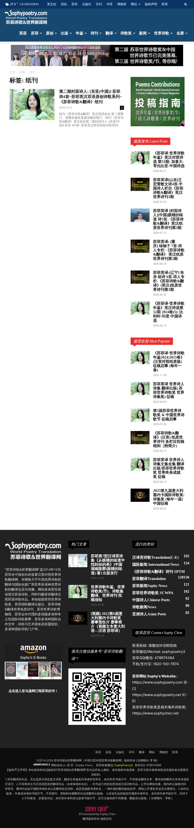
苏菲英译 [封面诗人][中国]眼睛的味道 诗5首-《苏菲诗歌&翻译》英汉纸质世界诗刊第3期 (168, 219)
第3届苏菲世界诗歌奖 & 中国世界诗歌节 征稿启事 (169, 415)
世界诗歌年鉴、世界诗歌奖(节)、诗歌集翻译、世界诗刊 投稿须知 (108, 593)
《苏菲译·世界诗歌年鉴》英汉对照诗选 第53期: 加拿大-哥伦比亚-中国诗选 (169, 159)
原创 (49, 33)
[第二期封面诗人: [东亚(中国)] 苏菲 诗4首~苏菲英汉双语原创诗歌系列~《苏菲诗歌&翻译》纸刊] (31, 104)
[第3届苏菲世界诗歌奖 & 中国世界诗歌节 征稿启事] (140, 415)
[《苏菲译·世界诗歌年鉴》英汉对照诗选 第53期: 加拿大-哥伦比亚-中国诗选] (140, 157)
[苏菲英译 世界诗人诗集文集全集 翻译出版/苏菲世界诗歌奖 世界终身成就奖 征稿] (140, 464)
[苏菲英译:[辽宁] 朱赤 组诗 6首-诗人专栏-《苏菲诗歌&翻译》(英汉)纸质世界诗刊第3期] (140, 277)
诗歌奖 (126, 33)
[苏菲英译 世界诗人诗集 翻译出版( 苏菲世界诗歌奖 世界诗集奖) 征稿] (140, 388)
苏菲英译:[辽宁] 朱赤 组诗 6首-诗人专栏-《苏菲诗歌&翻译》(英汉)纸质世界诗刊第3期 (169, 280)
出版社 (86, 4)
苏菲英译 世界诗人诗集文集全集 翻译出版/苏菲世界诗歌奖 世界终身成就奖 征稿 (168, 468)
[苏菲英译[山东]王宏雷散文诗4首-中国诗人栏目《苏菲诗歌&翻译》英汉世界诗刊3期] (140, 184)
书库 (109, 4)
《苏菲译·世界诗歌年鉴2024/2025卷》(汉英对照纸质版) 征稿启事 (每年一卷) (169, 361)
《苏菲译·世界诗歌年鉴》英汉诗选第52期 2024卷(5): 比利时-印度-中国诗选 (169, 311)
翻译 (109, 33)
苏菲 (74, 4)
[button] (185, 4)
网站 (134, 4)
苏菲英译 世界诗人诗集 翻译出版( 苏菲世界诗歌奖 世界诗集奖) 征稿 (168, 390)
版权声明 (151, 4)
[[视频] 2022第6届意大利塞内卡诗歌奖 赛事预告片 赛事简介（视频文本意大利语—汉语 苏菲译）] (77, 618)
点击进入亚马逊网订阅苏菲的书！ (33, 691)
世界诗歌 (161, 33)
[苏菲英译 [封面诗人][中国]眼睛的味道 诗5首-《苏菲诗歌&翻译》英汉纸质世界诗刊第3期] (140, 215)
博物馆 (121, 4)
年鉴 (79, 33)
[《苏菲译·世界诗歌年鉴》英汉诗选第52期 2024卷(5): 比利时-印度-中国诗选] (140, 308)
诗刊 (99, 4)
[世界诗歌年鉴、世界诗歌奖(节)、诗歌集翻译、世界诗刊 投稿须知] (77, 591)
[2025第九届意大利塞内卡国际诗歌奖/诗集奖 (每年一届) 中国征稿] (140, 495)
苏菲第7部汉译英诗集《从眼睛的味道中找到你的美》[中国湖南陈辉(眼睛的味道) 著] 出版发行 (108, 564)
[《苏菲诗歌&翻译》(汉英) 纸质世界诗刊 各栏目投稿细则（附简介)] (140, 437)
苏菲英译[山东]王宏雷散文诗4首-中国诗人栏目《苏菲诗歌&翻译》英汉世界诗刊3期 (168, 188)
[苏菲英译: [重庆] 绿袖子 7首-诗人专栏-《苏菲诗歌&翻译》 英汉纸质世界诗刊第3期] (140, 246)
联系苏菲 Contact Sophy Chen (158, 633)
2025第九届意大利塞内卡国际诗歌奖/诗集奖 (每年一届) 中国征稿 (168, 497)
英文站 (51, 4)
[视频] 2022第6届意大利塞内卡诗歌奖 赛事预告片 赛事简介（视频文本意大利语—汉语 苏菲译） (108, 622)
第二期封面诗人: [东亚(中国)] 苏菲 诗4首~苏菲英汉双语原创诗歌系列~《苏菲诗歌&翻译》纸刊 (90, 96)
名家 (180, 33)
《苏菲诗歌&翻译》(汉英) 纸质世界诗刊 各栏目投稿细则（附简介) (168, 439)
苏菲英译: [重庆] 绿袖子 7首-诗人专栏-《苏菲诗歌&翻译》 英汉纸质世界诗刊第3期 (169, 250)
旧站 (64, 4)
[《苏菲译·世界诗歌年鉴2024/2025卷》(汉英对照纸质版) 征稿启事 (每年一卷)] (140, 357)
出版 (64, 33)
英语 (23, 33)
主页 (12, 72)
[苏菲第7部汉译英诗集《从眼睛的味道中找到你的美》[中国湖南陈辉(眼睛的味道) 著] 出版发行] (77, 560)
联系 (165, 4)
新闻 (143, 33)
